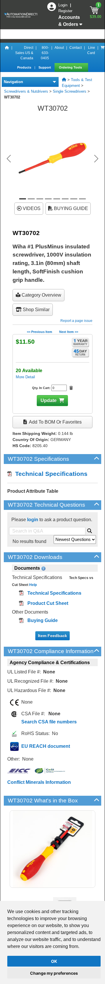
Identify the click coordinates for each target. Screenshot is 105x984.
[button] (8, 158)
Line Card (91, 50)
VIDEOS (31, 208)
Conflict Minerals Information (39, 782)
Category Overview (40, 295)
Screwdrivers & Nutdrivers (26, 91)
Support (45, 67)
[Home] (7, 53)
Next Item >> (68, 332)
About (59, 48)
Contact (75, 48)
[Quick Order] (103, 53)
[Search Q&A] (89, 530)
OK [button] (54, 961)
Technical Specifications (50, 473)
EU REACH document (45, 746)
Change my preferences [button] (54, 973)
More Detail (25, 377)
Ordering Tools (71, 67)
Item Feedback (52, 635)
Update (49, 400)
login (32, 519)
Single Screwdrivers (69, 91)
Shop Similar (36, 309)
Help (32, 585)
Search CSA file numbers (49, 721)
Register (65, 11)
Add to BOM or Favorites (55, 422)
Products (24, 67)
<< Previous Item (39, 332)
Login (63, 5)
